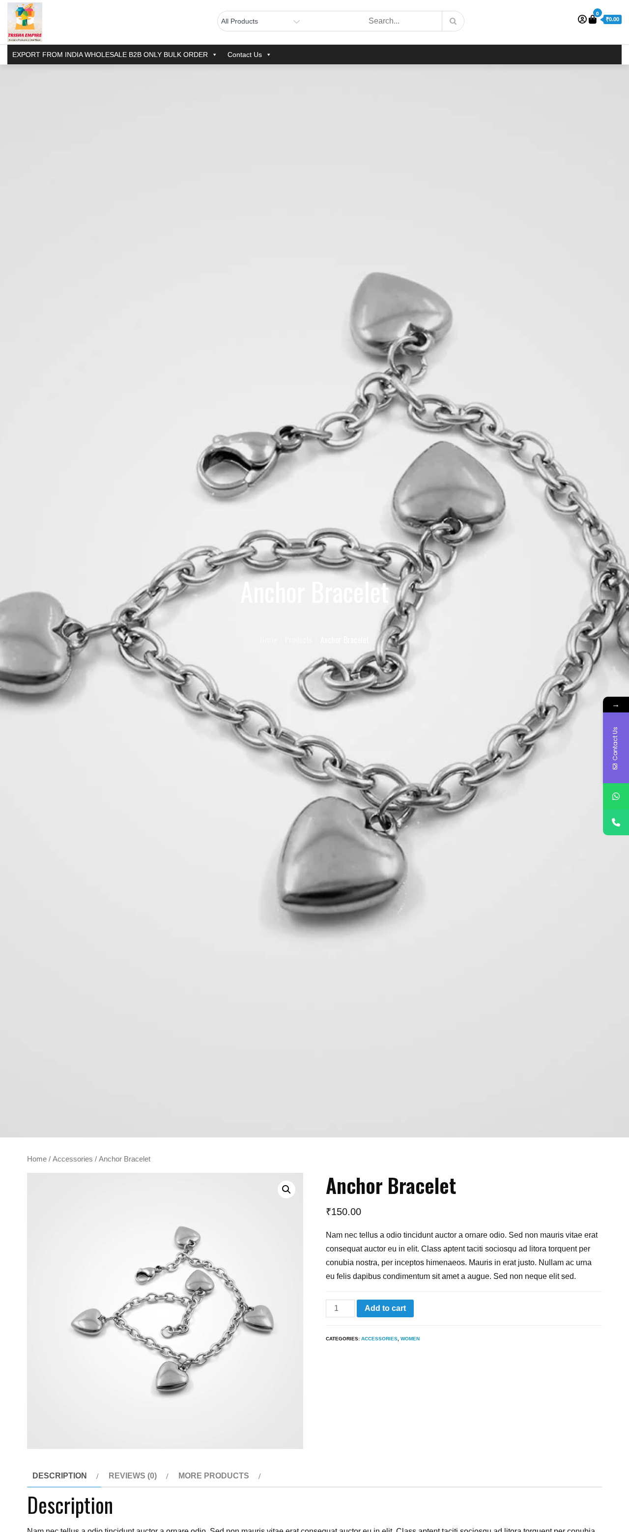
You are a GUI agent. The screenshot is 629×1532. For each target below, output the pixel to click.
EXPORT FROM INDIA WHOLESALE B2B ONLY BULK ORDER (110, 54)
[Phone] (616, 822)
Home (37, 1159)
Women (410, 1338)
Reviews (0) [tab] (133, 1476)
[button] (286, 1189)
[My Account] (582, 20)
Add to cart (385, 1308)
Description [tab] (59, 1476)
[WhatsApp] (616, 796)
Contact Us (245, 54)
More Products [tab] (213, 1476)
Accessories (73, 1159)
